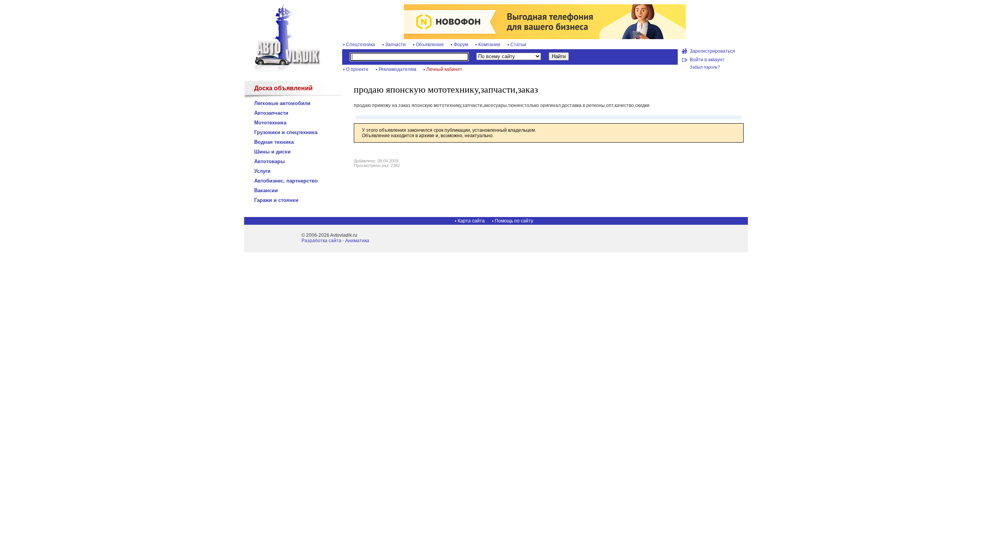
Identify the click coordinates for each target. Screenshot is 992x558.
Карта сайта (471, 221)
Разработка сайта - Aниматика (335, 240)
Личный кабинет (444, 69)
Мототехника (270, 123)
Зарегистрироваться (712, 51)
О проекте (357, 69)
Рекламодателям (397, 69)
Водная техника (274, 142)
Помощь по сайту (514, 221)
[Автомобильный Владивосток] (283, 70)
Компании (489, 44)
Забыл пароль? (705, 67)
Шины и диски (272, 152)
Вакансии (266, 190)
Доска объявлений (283, 88)
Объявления (430, 44)
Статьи (518, 44)
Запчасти (395, 44)
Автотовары (269, 161)
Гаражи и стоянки (276, 200)
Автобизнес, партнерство (286, 181)
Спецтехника (360, 44)
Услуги (262, 171)
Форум (461, 44)
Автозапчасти (271, 113)
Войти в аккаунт (707, 59)
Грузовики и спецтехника (285, 132)
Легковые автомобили (282, 103)
